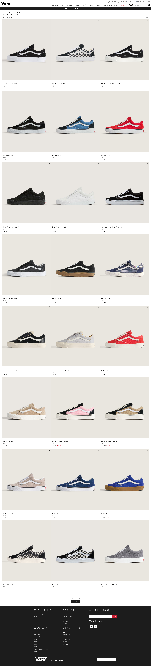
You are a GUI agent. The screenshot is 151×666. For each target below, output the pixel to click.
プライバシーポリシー (40, 639)
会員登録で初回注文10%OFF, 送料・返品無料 (75, 8)
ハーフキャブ (66, 624)
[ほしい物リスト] (49, 21)
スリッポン (66, 619)
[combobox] (142, 5)
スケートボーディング (39, 614)
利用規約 (36, 651)
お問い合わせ (66, 644)
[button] (138, 1)
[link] (122, 5)
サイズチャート (67, 637)
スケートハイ (66, 621)
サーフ (35, 619)
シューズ (8, 12)
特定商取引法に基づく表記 (41, 649)
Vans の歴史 (37, 634)
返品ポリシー (66, 634)
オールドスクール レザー (10, 298)
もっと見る (75, 601)
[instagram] (95, 626)
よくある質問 (66, 639)
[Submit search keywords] (149, 5)
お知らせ (65, 642)
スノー (36, 616)
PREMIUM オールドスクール (11, 84)
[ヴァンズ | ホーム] (6, 3)
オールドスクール (23, 12)
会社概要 (36, 644)
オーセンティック (67, 614)
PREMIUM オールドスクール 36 (110, 84)
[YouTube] (91, 626)
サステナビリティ (38, 637)
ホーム (3, 12)
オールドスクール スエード (109, 584)
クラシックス (15, 12)
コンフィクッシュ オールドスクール (111, 227)
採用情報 (36, 646)
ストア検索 (37, 642)
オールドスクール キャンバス (11, 227)
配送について (66, 632)
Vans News (37, 632)
